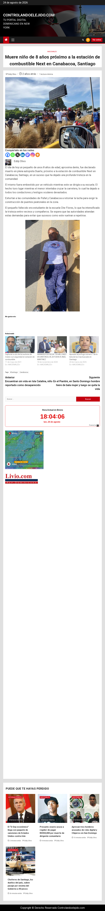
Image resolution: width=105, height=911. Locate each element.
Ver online (97, 40)
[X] (17, 155)
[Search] (83, 39)
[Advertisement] (52, 505)
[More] (37, 155)
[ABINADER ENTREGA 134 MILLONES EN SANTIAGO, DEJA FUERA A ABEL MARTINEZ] (52, 344)
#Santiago (14, 372)
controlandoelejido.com (29, 15)
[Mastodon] (27, 155)
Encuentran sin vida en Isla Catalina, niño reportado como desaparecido (28, 381)
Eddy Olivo (12, 74)
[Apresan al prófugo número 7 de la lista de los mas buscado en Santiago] (84, 344)
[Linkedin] (22, 155)
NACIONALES (52, 51)
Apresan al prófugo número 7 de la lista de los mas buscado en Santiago (83, 356)
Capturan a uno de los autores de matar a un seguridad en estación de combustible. (20, 356)
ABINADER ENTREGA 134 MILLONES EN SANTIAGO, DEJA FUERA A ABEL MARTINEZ (51, 356)
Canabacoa (24, 372)
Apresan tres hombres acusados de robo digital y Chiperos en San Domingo (84, 830)
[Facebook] (7, 155)
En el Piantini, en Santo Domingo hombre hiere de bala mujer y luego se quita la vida (76, 383)
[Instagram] (32, 155)
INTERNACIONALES (15, 797)
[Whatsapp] (12, 155)
